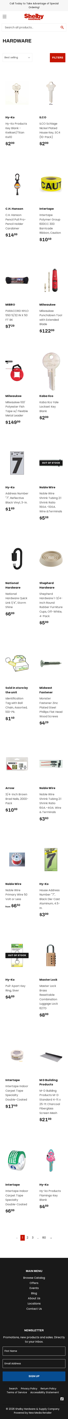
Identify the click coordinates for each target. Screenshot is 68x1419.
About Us (34, 1298)
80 (44, 1238)
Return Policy (48, 1388)
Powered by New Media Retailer (33, 1412)
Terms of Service (17, 1392)
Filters (57, 57)
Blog (34, 1293)
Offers (34, 1283)
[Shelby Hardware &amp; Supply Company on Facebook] (62, 1399)
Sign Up (34, 1376)
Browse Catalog (34, 1278)
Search (13, 1388)
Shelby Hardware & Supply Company (37, 1409)
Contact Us (34, 1309)
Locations (34, 1304)
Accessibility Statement (44, 1392)
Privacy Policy (29, 1388)
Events (34, 1288)
